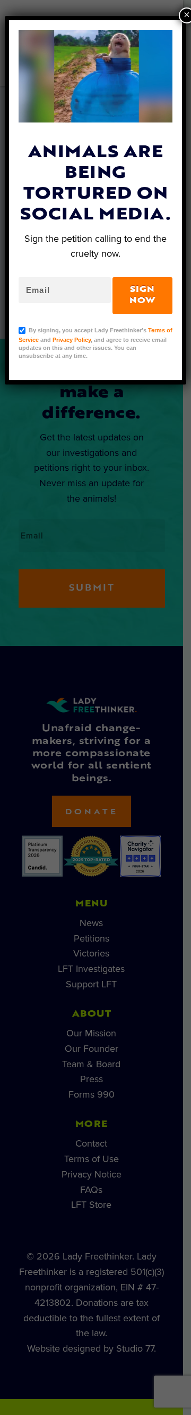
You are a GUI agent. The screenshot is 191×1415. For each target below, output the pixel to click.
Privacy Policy (72, 340)
